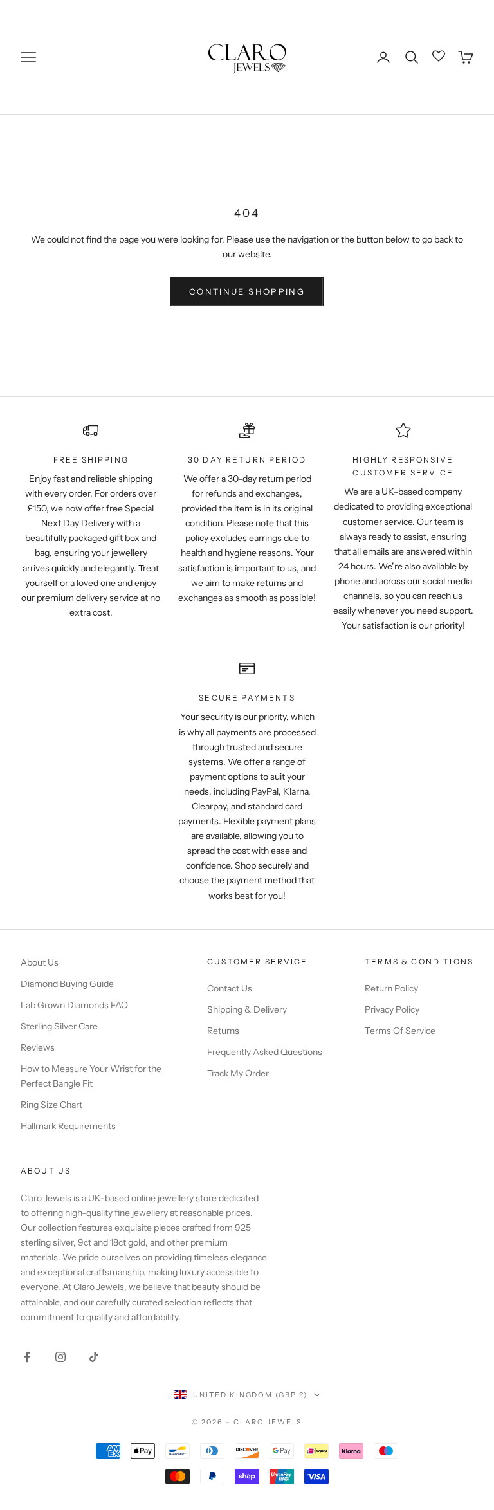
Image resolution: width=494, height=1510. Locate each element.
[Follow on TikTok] (93, 1356)
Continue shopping (247, 291)
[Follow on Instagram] (60, 1356)
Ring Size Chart (51, 1104)
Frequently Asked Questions (264, 1052)
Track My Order (238, 1073)
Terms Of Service (400, 1030)
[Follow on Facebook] (27, 1356)
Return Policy (391, 988)
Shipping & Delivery (247, 1009)
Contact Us (229, 988)
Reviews (38, 1047)
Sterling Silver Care (59, 1026)
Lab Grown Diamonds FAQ (74, 1005)
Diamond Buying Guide (67, 984)
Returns (223, 1030)
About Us (40, 962)
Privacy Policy (392, 1009)
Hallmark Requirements (68, 1126)
